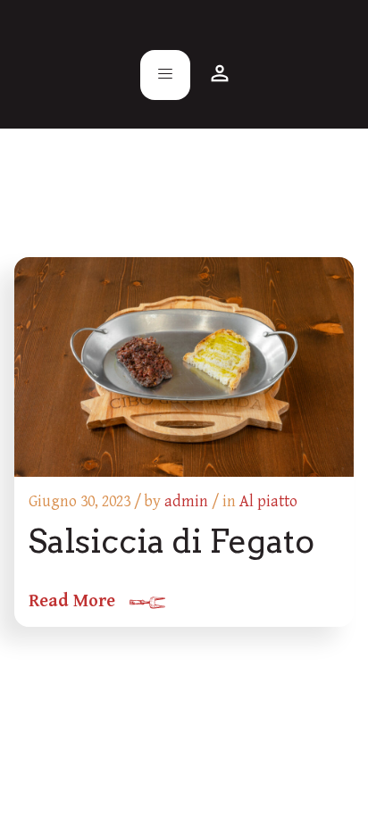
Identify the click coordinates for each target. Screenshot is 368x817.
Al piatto (268, 501)
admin (186, 501)
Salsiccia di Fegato (171, 541)
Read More (72, 601)
